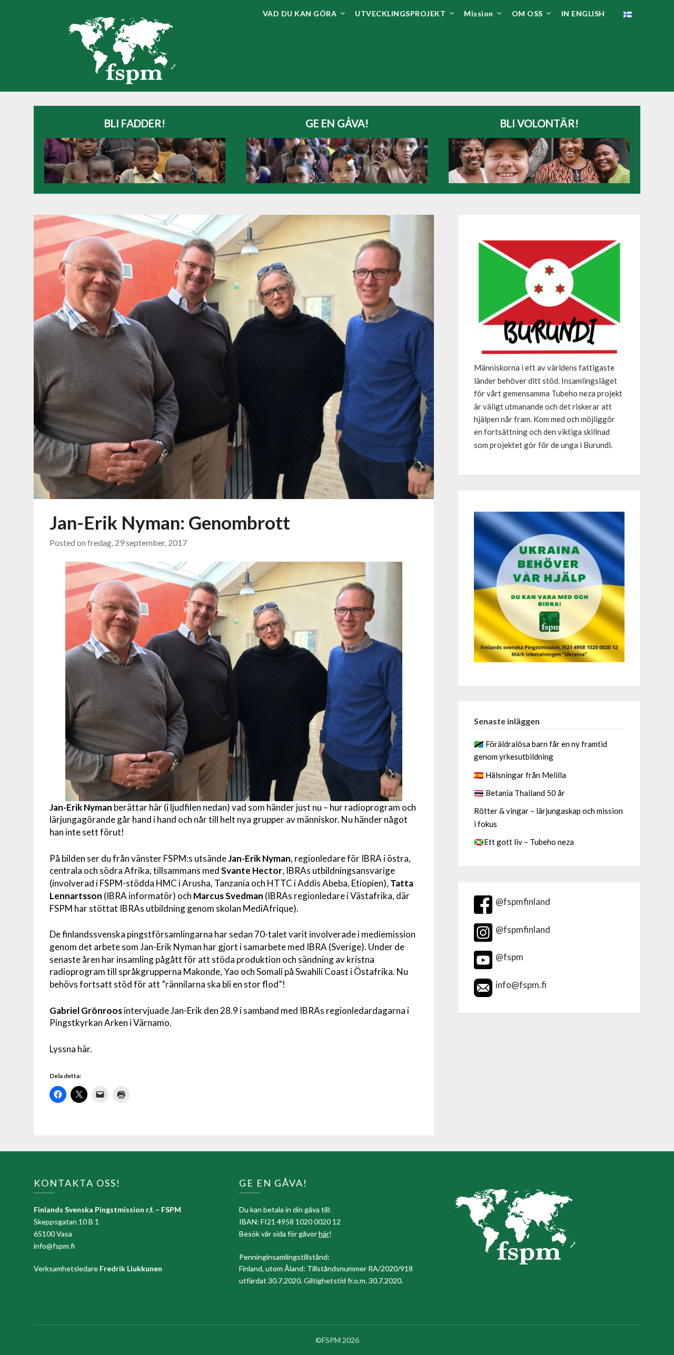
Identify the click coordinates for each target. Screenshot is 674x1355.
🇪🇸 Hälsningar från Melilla (521, 775)
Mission (478, 13)
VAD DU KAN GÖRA (300, 13)
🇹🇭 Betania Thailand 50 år (519, 793)
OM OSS (527, 13)
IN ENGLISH (583, 13)
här (324, 1233)
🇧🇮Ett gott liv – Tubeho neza (524, 841)
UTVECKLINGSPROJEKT (400, 13)
